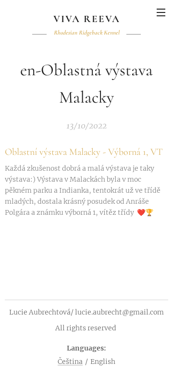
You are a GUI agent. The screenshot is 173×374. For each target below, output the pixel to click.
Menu (161, 12)
